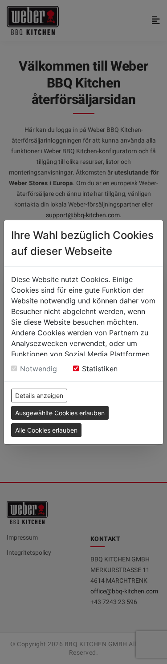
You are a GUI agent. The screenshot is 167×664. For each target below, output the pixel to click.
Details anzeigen (39, 395)
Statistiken (100, 368)
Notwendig (38, 368)
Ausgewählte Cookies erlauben (60, 413)
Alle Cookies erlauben (46, 430)
